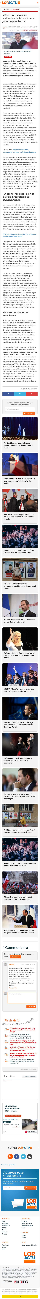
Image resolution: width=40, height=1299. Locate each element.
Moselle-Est (6, 1226)
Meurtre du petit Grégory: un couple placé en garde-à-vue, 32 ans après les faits (23, 1042)
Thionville (5, 1223)
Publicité (24, 1221)
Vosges (4, 1232)
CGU (23, 1228)
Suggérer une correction (29, 388)
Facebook (5, 1245)
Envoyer (30, 1006)
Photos (24, 1237)
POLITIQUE (16, 9)
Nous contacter (27, 1223)
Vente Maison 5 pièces (11, 1120)
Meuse (4, 1230)
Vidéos (24, 1235)
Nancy (4, 1228)
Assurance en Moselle (29, 1245)
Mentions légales (27, 1226)
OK (20, 1296)
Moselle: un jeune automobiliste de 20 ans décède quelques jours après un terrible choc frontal (23, 1055)
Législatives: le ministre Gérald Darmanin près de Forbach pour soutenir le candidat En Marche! (20, 1036)
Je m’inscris (29, 414)
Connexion (16, 957)
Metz (3, 1221)
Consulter (15, 1127)
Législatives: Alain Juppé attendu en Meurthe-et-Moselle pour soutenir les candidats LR (22, 1061)
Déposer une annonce (12, 1116)
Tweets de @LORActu (8, 1165)
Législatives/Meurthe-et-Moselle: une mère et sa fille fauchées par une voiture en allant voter (23, 1049)
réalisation (9, 1280)
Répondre (12, 988)
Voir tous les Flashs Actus (28, 1069)
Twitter (4, 1247)
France (4, 27)
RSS (3, 1249)
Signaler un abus (30, 964)
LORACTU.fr (6, 9)
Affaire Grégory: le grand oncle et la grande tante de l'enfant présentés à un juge (22, 1030)
